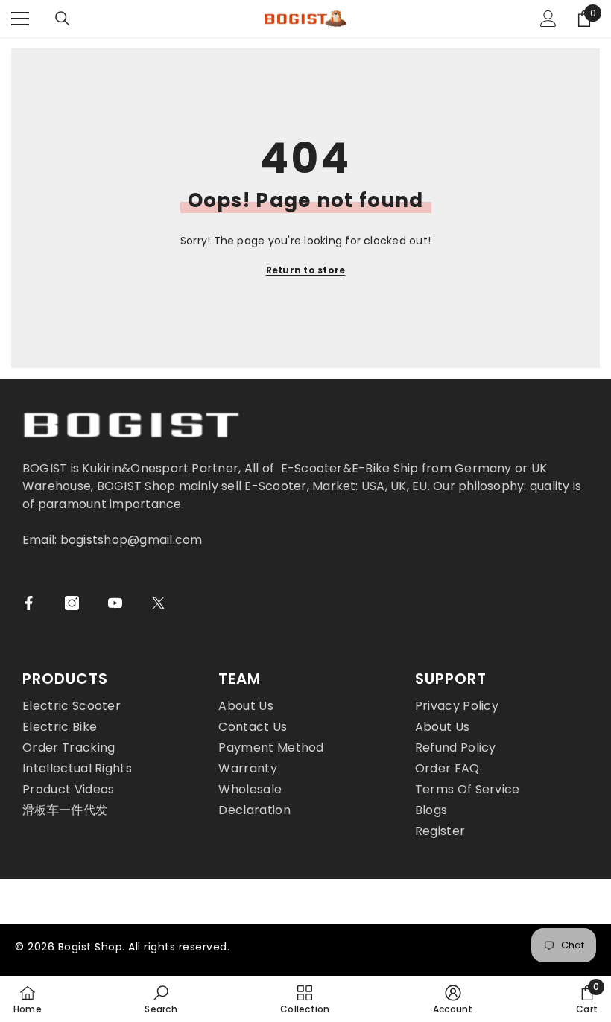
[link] (160, 999)
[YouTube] (115, 603)
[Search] (63, 19)
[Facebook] (29, 603)
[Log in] (548, 18)
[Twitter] (158, 603)
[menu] (20, 19)
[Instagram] (72, 603)
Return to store (306, 270)
